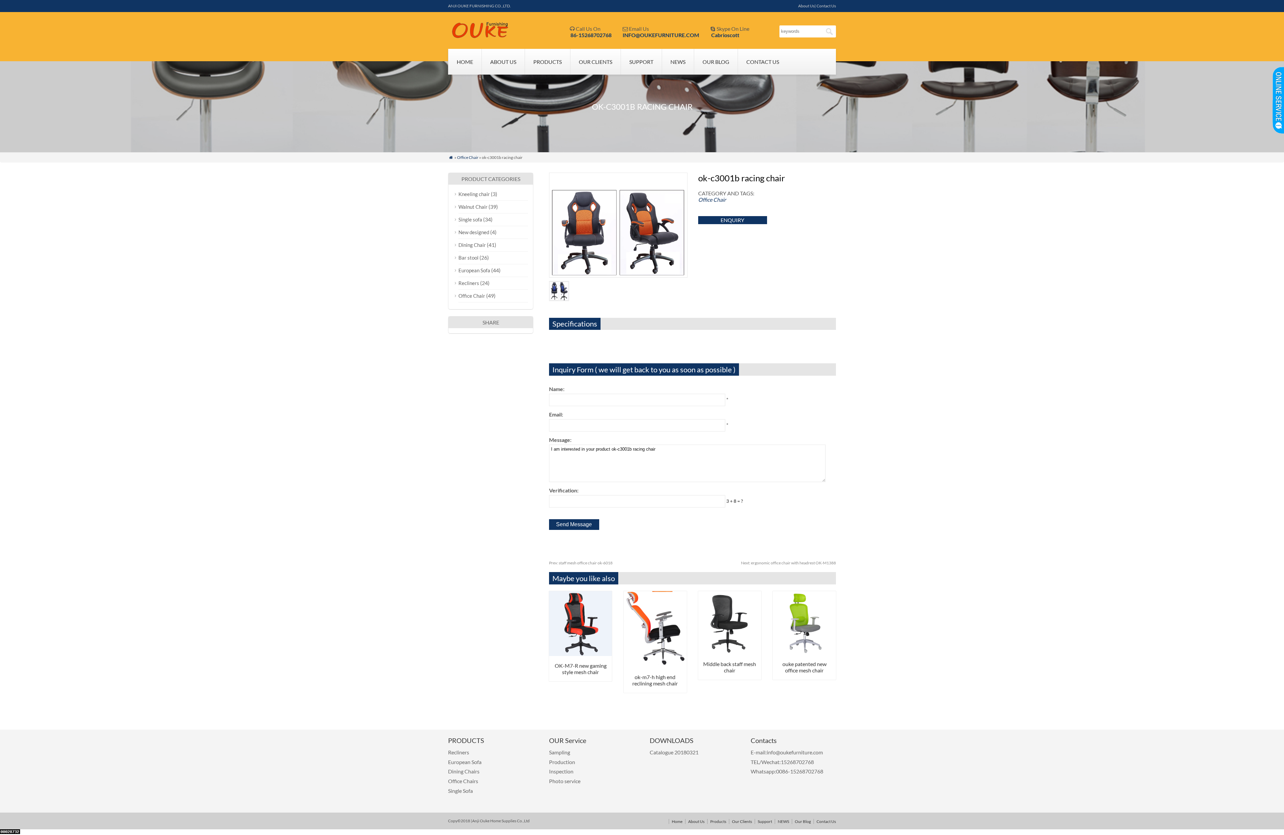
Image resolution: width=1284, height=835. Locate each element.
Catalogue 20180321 (675, 752)
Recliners (468, 283)
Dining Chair (472, 245)
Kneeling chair (474, 194)
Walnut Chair (473, 207)
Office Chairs (463, 781)
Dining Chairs (463, 771)
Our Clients (595, 62)
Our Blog (716, 62)
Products (547, 62)
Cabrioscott (725, 35)
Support (641, 62)
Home (465, 62)
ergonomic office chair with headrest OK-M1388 (788, 562)
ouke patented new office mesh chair (804, 667)
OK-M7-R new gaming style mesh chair (581, 668)
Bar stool (468, 258)
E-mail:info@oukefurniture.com (787, 752)
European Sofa (474, 270)
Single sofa (470, 219)
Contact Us (762, 62)
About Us (503, 62)
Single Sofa (460, 790)
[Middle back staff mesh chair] (729, 652)
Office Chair (467, 157)
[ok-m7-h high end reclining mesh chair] (655, 665)
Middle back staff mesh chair (729, 667)
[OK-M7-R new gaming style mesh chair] (580, 654)
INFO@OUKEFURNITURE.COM (661, 35)
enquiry (732, 220)
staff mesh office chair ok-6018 (581, 562)
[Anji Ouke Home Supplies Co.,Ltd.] (480, 36)
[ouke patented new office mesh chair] (804, 652)
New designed (473, 232)
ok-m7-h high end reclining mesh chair (655, 680)
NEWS (677, 62)
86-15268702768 (591, 35)
